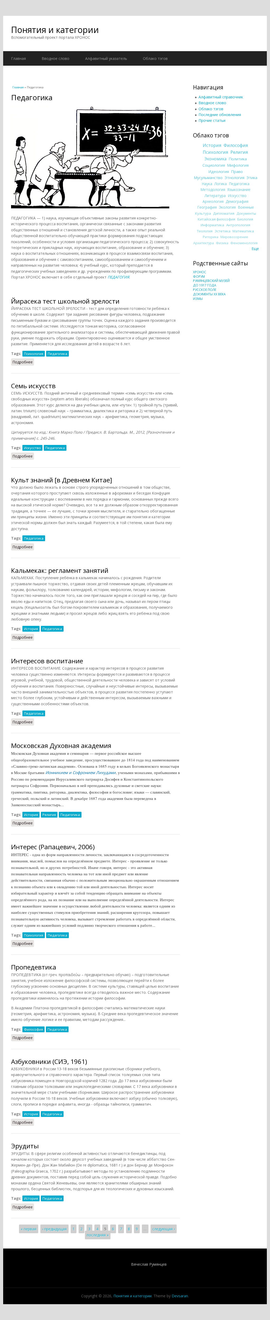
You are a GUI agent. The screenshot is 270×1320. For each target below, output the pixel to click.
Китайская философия (216, 219)
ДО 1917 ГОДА (204, 285)
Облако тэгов (155, 58)
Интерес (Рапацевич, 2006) (53, 846)
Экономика (215, 159)
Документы (246, 213)
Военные (246, 207)
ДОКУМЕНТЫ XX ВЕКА (209, 294)
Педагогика (57, 353)
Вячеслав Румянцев (149, 1264)
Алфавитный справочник (221, 96)
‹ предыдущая (54, 1228)
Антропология (238, 225)
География (207, 207)
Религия (49, 814)
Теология (205, 231)
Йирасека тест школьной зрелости (65, 301)
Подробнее (23, 361)
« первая (28, 1228)
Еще (255, 248)
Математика (243, 231)
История (31, 628)
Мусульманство (208, 177)
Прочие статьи (212, 120)
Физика (222, 243)
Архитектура (203, 243)
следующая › (163, 1228)
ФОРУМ (199, 276)
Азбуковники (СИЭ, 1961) (49, 1061)
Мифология (238, 165)
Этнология (234, 177)
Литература (215, 195)
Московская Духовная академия (61, 745)
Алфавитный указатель (106, 58)
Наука (207, 183)
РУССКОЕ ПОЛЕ (204, 289)
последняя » (98, 1234)
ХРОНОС (199, 272)
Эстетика (222, 231)
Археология (213, 201)
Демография (237, 201)
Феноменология (244, 243)
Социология (213, 165)
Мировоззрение (234, 237)
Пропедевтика (33, 967)
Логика (220, 183)
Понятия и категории (55, 29)
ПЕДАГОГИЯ (118, 277)
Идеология (218, 171)
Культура (203, 213)
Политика (238, 158)
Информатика (212, 225)
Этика (252, 177)
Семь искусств (33, 385)
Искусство (32, 447)
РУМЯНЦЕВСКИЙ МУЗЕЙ (211, 281)
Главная (18, 58)
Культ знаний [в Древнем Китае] (61, 480)
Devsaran (180, 1295)
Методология (212, 189)
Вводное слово (55, 58)
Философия (33, 1029)
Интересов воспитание (47, 660)
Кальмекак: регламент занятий (59, 570)
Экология (227, 207)
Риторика (210, 237)
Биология (245, 219)
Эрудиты (25, 1145)
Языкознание (238, 189)
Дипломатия (223, 213)
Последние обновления (220, 114)
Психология (33, 353)
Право (237, 171)
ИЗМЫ (198, 298)
